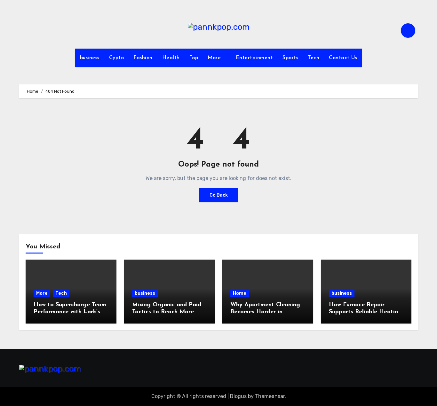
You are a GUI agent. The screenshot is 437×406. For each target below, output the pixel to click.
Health (171, 57)
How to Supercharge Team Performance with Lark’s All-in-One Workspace (70, 312)
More (215, 57)
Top (193, 57)
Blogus (238, 396)
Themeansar (270, 396)
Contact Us (343, 57)
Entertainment (254, 57)
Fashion (143, 57)
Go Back (219, 195)
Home (239, 293)
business (89, 57)
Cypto (116, 57)
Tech (313, 57)
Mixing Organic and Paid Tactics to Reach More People (166, 312)
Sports (290, 57)
